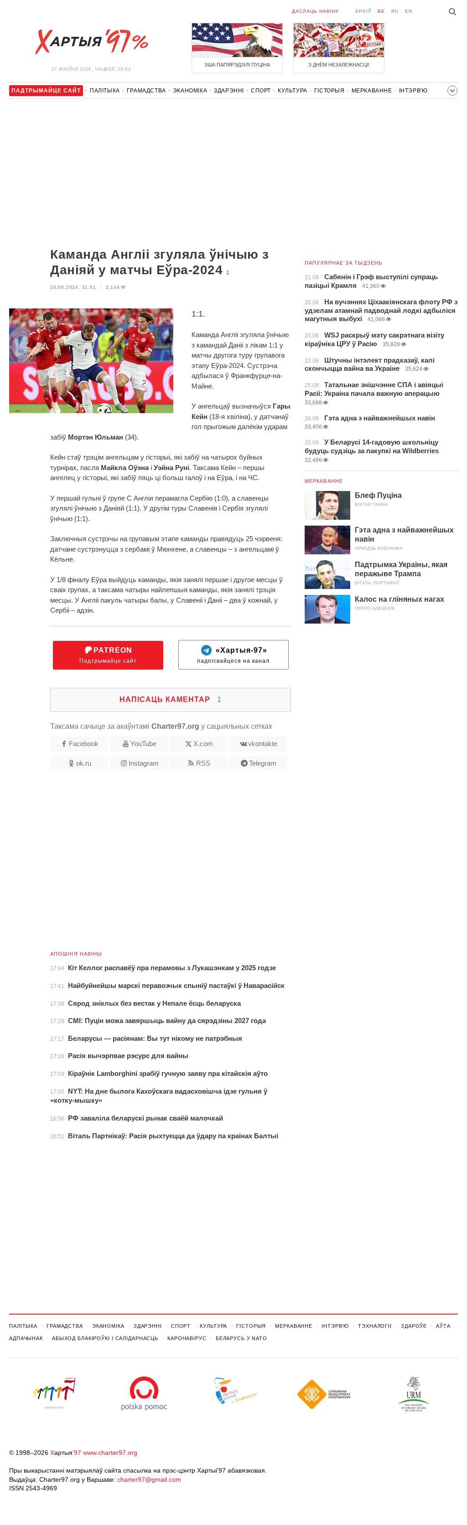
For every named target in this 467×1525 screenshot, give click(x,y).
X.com (203, 743)
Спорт (261, 90)
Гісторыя (329, 90)
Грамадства (146, 90)
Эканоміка (190, 90)
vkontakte (262, 743)
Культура (292, 90)
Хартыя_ (91, 42)
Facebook (84, 743)
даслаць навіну (315, 11)
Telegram (262, 763)
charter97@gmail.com (149, 1479)
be (381, 11)
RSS (203, 763)
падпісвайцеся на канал (233, 655)
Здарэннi (229, 90)
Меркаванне (372, 90)
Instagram (144, 763)
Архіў (363, 11)
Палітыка (105, 90)
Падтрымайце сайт (108, 655)
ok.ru (83, 763)
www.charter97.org (110, 1452)
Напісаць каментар (170, 699)
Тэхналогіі (375, 1326)
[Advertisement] (150, 174)
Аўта (443, 1326)
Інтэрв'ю (413, 90)
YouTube (143, 743)
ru (395, 11)
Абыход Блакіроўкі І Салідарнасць (105, 1338)
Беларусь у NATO (241, 1338)
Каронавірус (187, 1338)
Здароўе (414, 1326)
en (408, 11)
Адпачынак (26, 1338)
